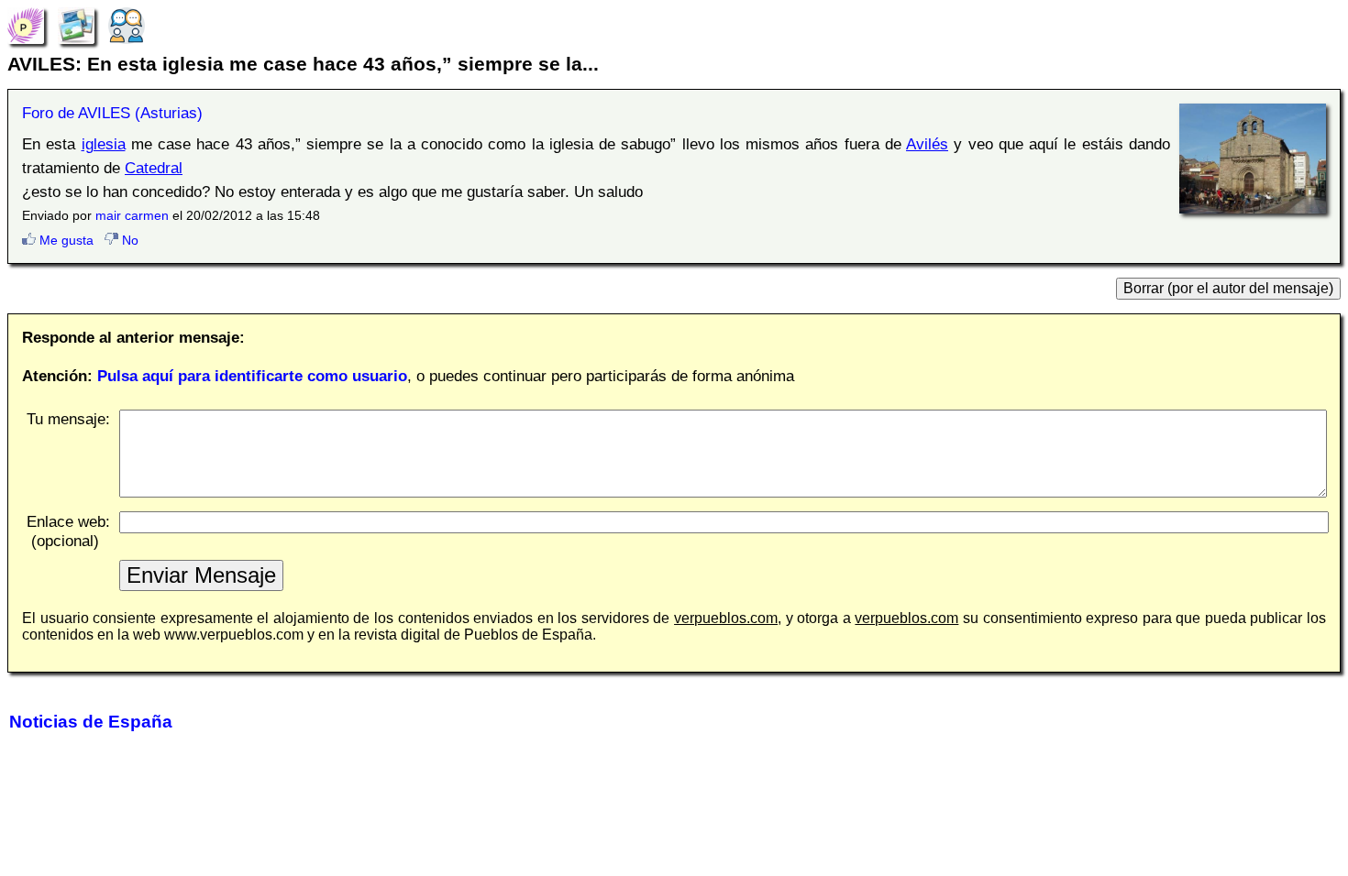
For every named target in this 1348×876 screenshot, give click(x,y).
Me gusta (65, 240)
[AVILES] (25, 25)
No (128, 240)
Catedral (153, 168)
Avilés (927, 144)
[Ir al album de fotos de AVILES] (76, 25)
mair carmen (132, 215)
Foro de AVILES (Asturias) (112, 113)
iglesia (104, 144)
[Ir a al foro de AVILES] (126, 25)
